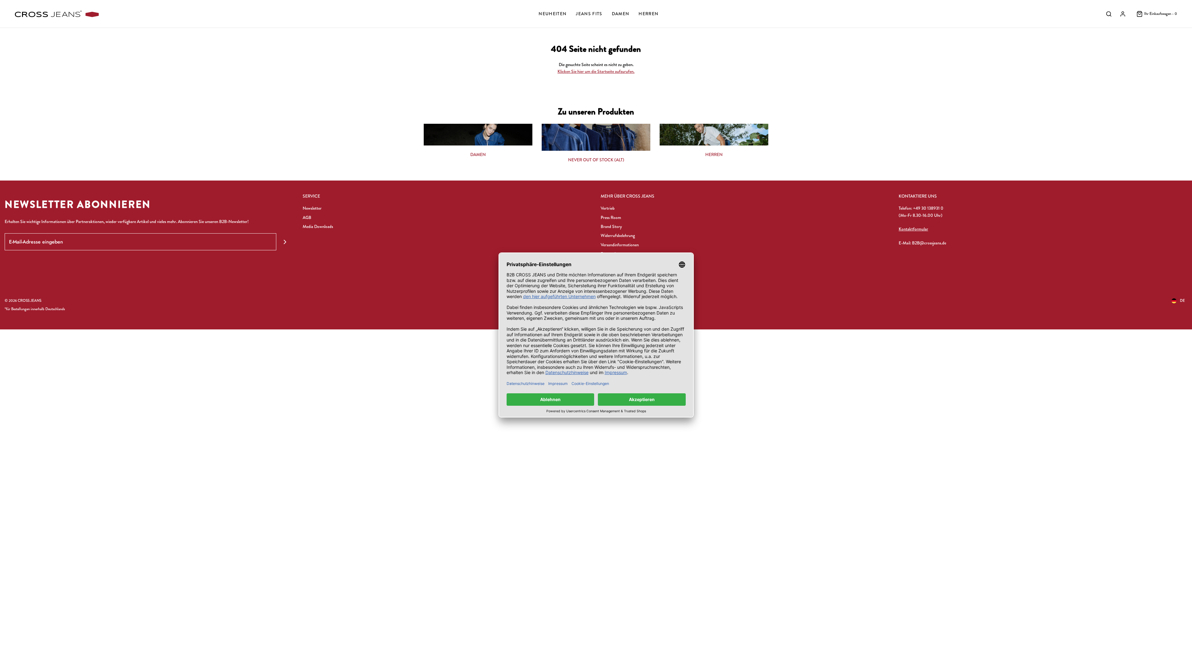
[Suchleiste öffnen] (1108, 13)
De (1182, 300)
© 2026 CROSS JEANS (23, 300)
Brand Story (611, 226)
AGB (307, 217)
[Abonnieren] (284, 241)
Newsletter (312, 208)
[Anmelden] (1123, 14)
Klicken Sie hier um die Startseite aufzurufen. (596, 71)
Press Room (611, 217)
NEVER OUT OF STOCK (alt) (596, 160)
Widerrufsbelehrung (618, 235)
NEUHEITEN (553, 14)
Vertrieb (608, 208)
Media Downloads (318, 226)
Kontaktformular (913, 229)
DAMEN (478, 154)
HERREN (714, 154)
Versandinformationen (620, 245)
